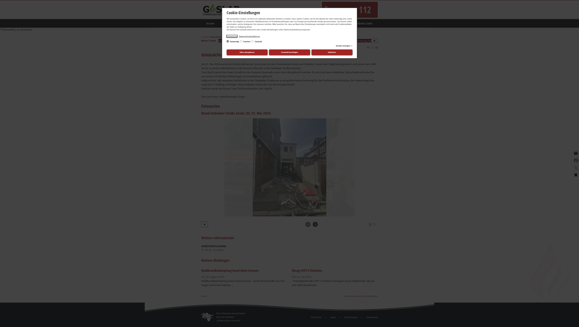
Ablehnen (332, 52)
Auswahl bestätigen (289, 52)
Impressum (232, 36)
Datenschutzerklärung (249, 36)
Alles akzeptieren (247, 52)
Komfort (247, 42)
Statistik (258, 42)
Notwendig (234, 42)
